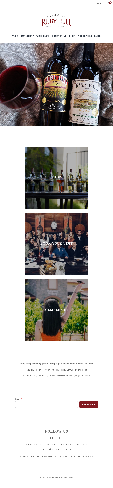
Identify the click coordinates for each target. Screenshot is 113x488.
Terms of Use (51, 444)
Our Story (27, 36)
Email (17, 399)
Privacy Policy (33, 444)
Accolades (85, 36)
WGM (71, 477)
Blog (97, 36)
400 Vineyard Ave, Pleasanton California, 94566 (68, 456)
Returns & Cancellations (74, 444)
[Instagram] (59, 438)
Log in (100, 3)
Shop (72, 36)
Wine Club (42, 36)
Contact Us (59, 36)
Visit (15, 36)
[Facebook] (51, 438)
